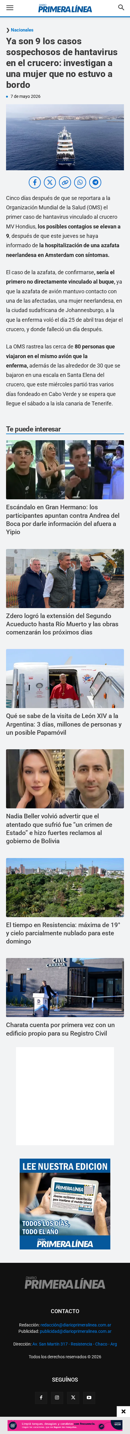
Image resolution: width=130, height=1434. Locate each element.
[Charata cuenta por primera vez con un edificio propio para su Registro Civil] (65, 987)
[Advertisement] (65, 1096)
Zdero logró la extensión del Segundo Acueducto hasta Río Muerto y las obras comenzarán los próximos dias (62, 624)
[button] (14, 8)
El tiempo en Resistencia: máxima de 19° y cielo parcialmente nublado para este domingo (63, 933)
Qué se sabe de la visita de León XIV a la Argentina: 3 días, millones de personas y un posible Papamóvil (64, 724)
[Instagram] (57, 1398)
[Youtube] (89, 1398)
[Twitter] (73, 1398)
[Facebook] (41, 1398)
